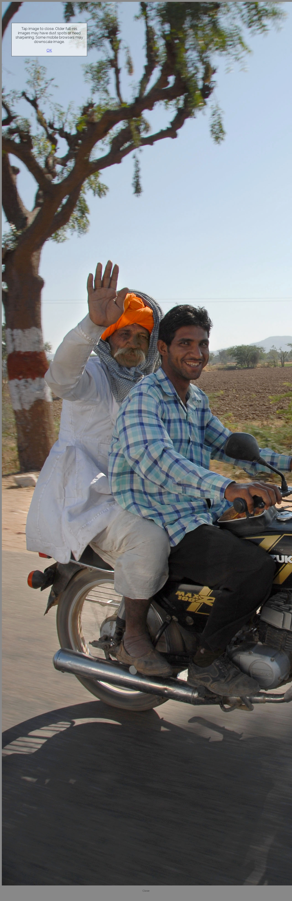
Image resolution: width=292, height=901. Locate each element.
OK (49, 50)
